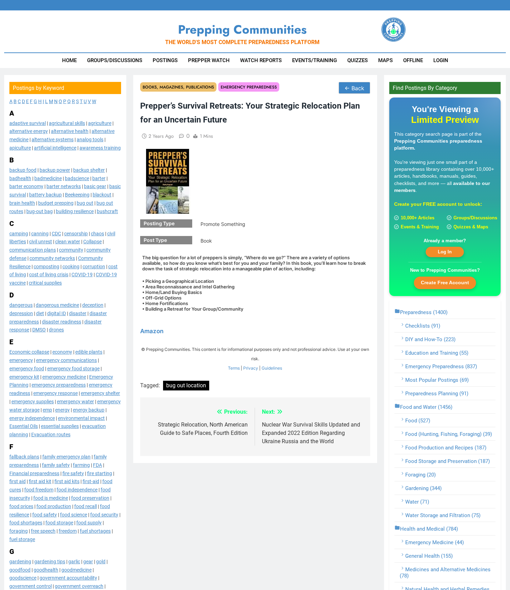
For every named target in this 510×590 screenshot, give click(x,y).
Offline (413, 60)
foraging (18, 531)
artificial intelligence (55, 147)
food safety (44, 514)
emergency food (26, 368)
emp (47, 409)
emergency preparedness (59, 385)
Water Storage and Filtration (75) (443, 515)
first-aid (91, 481)
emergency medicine (64, 376)
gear (88, 561)
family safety (56, 464)
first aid (17, 481)
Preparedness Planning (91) (436, 393)
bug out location (186, 385)
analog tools (90, 139)
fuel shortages (95, 531)
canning (40, 233)
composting (46, 266)
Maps (385, 60)
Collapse (92, 241)
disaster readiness (61, 321)
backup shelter (89, 169)
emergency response (55, 393)
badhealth (20, 178)
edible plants (88, 352)
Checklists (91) (422, 325)
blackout (102, 194)
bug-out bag (39, 211)
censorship (76, 233)
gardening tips (49, 561)
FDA (97, 464)
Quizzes (357, 60)
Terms (234, 368)
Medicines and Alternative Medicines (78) (445, 572)
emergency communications (66, 360)
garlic (74, 561)
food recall (85, 506)
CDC (56, 233)
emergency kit (24, 376)
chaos (97, 233)
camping (18, 233)
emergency (21, 360)
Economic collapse (29, 352)
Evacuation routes (50, 434)
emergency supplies (32, 401)
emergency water (75, 401)
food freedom (38, 489)
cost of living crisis (48, 274)
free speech (43, 531)
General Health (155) (429, 556)
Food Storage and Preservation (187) (447, 461)
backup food (22, 169)
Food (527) (417, 420)
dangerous (21, 305)
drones (56, 329)
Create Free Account (445, 282)
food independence (77, 489)
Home (69, 60)
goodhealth (46, 569)
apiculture (20, 147)
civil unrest (40, 241)
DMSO (39, 329)
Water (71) (417, 501)
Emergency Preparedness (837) (441, 366)
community (71, 250)
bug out (85, 202)
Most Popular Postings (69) (437, 380)
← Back (354, 88)
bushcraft (107, 211)
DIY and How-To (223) (430, 339)
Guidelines (272, 368)
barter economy (26, 186)
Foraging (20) (420, 474)
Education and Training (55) (436, 352)
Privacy (250, 368)
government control (30, 586)
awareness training (100, 147)
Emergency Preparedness (249, 87)
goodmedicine (76, 569)
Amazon (151, 331)
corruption (94, 266)
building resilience (75, 211)
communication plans (32, 250)
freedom (68, 531)
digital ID (56, 313)
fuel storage (22, 539)
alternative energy (28, 131)
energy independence (32, 418)
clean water (67, 241)
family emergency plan (66, 456)
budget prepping (56, 202)
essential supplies (60, 426)
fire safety (73, 473)
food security (104, 514)
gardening (20, 561)
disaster (77, 313)
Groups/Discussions (114, 60)
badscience (77, 178)
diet (40, 313)
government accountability (68, 578)
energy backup (88, 409)
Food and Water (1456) (426, 407)
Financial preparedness (34, 473)
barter (98, 178)
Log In (445, 251)
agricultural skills (67, 123)
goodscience (22, 578)
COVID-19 (82, 274)
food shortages (25, 522)
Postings (165, 60)
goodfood (20, 569)
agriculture (99, 123)
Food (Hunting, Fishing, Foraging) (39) (448, 434)
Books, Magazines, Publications (178, 87)
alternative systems (53, 139)
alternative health (69, 131)
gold (100, 561)
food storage (59, 522)
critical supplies (45, 283)
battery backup (45, 194)
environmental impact (81, 418)
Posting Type (159, 223)
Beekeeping (77, 194)
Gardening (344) (423, 488)
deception (92, 305)
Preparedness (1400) (424, 312)
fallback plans (24, 456)
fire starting (99, 473)
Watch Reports (261, 60)
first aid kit (40, 481)
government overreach (79, 586)
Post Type (155, 240)
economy (62, 352)
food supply (89, 522)
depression (21, 313)
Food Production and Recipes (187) (445, 447)
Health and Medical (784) (429, 528)
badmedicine (48, 178)
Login (440, 60)
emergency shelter (100, 393)
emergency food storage (73, 368)
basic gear (95, 186)
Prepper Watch (209, 60)
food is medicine (50, 497)
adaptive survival (27, 123)
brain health (22, 202)
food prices (21, 506)
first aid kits (66, 481)
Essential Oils (23, 426)
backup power (55, 169)
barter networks (63, 186)
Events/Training (314, 60)
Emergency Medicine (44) (434, 542)
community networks (52, 258)
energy (62, 409)
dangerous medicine (57, 305)
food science (73, 514)
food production (53, 506)
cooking (70, 266)
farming (81, 464)
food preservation (90, 497)
